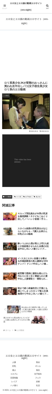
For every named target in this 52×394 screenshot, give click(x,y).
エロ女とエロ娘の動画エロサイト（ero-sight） (26, 6)
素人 (14, 370)
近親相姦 (14, 378)
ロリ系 (18, 197)
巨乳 (14, 366)
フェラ (38, 378)
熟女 (38, 362)
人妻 (14, 362)
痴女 (38, 370)
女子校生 (28, 197)
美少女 (38, 197)
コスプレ (14, 374)
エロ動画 (8, 197)
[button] (46, 341)
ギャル (38, 366)
